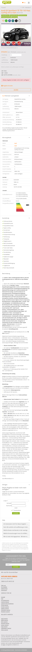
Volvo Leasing (4, 630)
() (24, 2)
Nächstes (27, 7)
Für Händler (4, 587)
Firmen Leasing (5, 607)
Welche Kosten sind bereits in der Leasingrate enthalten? (16, 530)
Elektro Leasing (5, 608)
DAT (4, 644)
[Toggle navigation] (29, 2)
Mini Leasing (4, 622)
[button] (6, 20)
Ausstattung (5, 218)
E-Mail (6, 500)
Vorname (9, 503)
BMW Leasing (4, 620)
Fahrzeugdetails (6, 137)
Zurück (4, 7)
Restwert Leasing (5, 611)
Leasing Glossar (5, 602)
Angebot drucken (8, 86)
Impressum (4, 590)
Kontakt (3, 597)
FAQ (2, 598)
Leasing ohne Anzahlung (7, 603)
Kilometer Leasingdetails (10, 96)
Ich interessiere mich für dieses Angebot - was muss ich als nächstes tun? (16, 524)
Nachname (9, 505)
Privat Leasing (4, 605)
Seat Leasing (4, 626)
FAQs (3, 520)
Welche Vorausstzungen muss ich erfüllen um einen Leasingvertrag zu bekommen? (16, 533)
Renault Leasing (5, 623)
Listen (16, 508)
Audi (15, 143)
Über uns (3, 585)
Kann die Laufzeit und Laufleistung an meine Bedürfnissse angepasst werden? (16, 527)
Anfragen (4, 484)
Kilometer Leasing (5, 610)
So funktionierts (5, 600)
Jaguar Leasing (4, 625)
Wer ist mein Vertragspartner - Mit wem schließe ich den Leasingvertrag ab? (16, 536)
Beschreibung (6, 273)
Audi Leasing (4, 618)
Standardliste (17, 510)
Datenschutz (4, 588)
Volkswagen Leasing (6, 628)
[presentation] (4, 33)
